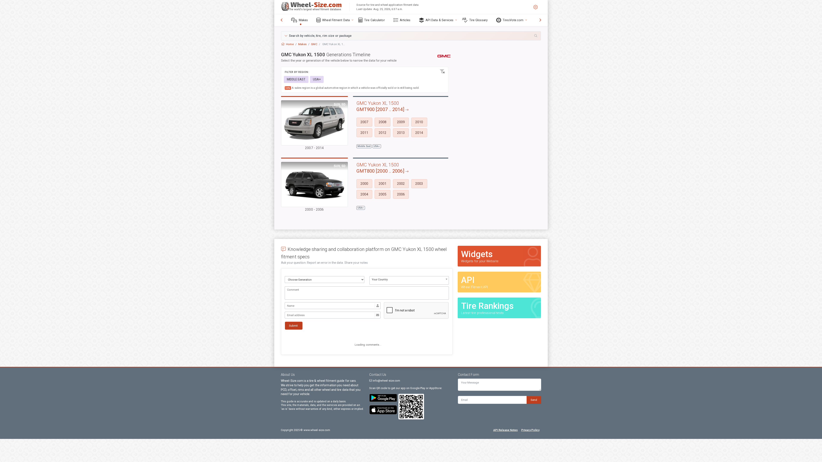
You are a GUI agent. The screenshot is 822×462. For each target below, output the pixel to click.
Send (534, 399)
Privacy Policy (530, 430)
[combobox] (409, 280)
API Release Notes (505, 430)
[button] (411, 35)
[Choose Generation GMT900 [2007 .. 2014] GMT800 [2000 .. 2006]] (324, 279)
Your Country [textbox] (380, 279)
